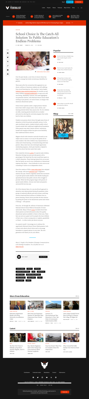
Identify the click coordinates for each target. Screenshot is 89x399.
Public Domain (46, 71)
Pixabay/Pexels (40, 71)
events (33, 210)
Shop (55, 114)
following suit (33, 171)
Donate (71, 2)
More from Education (19, 296)
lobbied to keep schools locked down (26, 91)
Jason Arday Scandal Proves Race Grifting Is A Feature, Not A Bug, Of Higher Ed (71, 315)
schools (28, 280)
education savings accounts (23, 271)
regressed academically (30, 93)
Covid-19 (29, 268)
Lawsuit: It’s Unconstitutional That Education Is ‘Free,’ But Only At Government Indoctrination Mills (52, 317)
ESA (33, 271)
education (37, 268)
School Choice (20, 280)
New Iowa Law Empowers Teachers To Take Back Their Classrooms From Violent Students (35, 316)
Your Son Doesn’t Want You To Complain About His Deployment (53, 347)
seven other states (36, 169)
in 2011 (32, 153)
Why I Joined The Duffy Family (71, 347)
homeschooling (41, 271)
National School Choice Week (33, 274)
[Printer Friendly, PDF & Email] (8, 74)
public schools (31, 277)
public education (20, 277)
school (40, 277)
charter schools (20, 268)
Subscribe (78, 2)
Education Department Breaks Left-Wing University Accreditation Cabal (17, 316)
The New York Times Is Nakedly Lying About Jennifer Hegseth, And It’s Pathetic (17, 348)
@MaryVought (19, 247)
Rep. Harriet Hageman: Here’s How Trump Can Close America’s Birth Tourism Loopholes (34, 348)
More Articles (43, 256)
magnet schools (20, 274)
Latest (12, 328)
